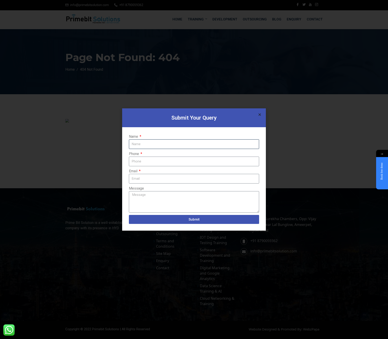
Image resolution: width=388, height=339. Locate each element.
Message (136, 188)
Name (134, 136)
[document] (194, 169)
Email (133, 171)
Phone (134, 154)
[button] (259, 114)
